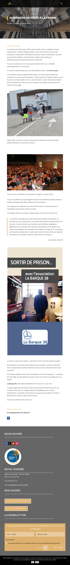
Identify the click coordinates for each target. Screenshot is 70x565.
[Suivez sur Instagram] (16, 443)
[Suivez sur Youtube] (13, 443)
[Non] (68, 560)
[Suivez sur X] (9, 443)
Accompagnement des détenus (18, 413)
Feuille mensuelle (19, 501)
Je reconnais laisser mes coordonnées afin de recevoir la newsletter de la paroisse (34, 543)
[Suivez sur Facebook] (8, 418)
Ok (32, 562)
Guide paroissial (17, 508)
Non (37, 562)
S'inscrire (58, 548)
